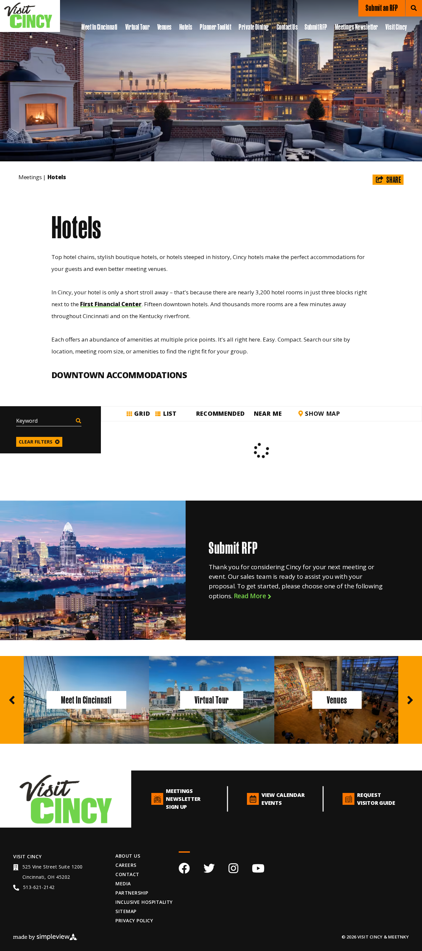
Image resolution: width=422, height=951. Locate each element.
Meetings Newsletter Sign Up (183, 798)
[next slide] (410, 700)
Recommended (220, 413)
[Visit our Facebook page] (184, 870)
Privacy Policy (134, 920)
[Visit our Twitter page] (209, 870)
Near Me (268, 413)
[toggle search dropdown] (414, 8)
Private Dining (254, 27)
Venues (164, 27)
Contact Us (287, 27)
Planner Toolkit (215, 27)
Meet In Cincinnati (99, 27)
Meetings (32, 177)
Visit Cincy (396, 27)
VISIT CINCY (27, 856)
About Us (127, 856)
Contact (127, 874)
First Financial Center (110, 304)
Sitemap (125, 911)
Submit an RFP (382, 8)
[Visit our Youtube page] (258, 870)
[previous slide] (12, 700)
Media (123, 883)
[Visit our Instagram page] (233, 870)
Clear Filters (35, 442)
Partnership (131, 893)
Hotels (186, 27)
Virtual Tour (137, 27)
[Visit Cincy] (28, 15)
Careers (125, 865)
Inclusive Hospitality (143, 902)
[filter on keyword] (78, 421)
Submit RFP (316, 27)
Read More (250, 596)
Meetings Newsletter (356, 27)
